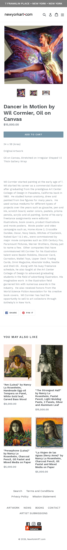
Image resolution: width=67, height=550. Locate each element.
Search (17, 491)
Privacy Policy (19, 496)
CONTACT (54, 507)
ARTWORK (13, 507)
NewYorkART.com (36, 539)
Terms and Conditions (40, 491)
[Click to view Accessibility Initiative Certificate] (33, 529)
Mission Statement (44, 496)
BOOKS (39, 507)
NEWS (27, 507)
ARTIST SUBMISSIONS (33, 513)
